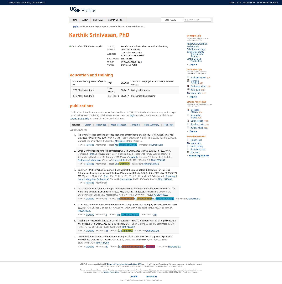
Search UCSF (249, 2)
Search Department (199, 155)
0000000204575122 (130, 61)
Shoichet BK (119, 160)
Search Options (116, 19)
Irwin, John (198, 93)
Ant (131, 246)
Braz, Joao (198, 89)
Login (75, 26)
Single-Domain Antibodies (194, 59)
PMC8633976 (84, 210)
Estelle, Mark (199, 127)
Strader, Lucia (200, 124)
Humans (154, 144)
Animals (155, 163)
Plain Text (168, 124)
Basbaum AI (84, 160)
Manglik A (120, 140)
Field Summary (151, 124)
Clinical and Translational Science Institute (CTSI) (124, 264)
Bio (125, 198)
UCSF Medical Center (267, 2)
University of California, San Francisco (26, 2)
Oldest (88, 124)
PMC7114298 (102, 242)
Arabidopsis (193, 46)
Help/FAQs (98, 19)
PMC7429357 (128, 226)
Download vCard (129, 64)
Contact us (151, 276)
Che (122, 163)
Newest (76, 124)
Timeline (135, 124)
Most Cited (101, 124)
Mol (126, 144)
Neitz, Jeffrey (197, 146)
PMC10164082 (160, 194)
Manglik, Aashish (197, 81)
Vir (149, 246)
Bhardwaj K (171, 176)
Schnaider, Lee (198, 149)
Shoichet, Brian (200, 77)
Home (74, 19)
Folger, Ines (196, 139)
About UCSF (235, 2)
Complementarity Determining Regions (195, 53)
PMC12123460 (165, 179)
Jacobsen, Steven (196, 110)
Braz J (92, 153)
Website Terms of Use (111, 272)
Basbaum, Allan (200, 86)
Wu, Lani (195, 152)
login (132, 115)
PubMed (90, 144)
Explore (193, 64)
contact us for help (79, 118)
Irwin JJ (133, 157)
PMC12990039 (158, 160)
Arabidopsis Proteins (197, 43)
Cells (161, 144)
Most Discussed (118, 124)
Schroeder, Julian (196, 116)
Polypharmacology (196, 49)
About (85, 19)
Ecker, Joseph (199, 120)
